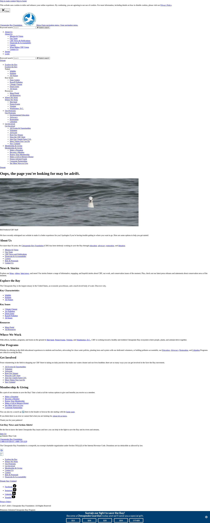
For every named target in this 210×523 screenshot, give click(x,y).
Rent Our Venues (16, 135)
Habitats (13, 73)
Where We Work (11, 100)
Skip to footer (21, 1)
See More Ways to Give (19, 163)
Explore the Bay (11, 67)
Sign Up (3, 434)
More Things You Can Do (20, 141)
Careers (13, 45)
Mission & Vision (16, 36)
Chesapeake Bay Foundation (33, 246)
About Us (8, 34)
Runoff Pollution (16, 82)
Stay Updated (15, 144)
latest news (25, 273)
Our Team (14, 38)
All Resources (15, 95)
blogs (12, 273)
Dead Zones (14, 87)
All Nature (14, 76)
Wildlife (13, 71)
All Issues (13, 89)
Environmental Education (19, 115)
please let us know (60, 416)
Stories (7, 52)
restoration (110, 246)
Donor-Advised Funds (18, 159)
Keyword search (6, 27)
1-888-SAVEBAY (7, 441)
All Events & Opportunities (20, 128)
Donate (3, 60)
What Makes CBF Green (19, 47)
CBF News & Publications (20, 41)
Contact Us (14, 49)
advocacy (101, 246)
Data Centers (15, 80)
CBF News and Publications (16, 254)
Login (7, 54)
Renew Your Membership (19, 155)
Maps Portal (14, 93)
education (93, 246)
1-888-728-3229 (21, 441)
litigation (121, 246)
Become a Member (17, 152)
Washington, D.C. (17, 108)
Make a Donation (16, 150)
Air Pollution (10, 311)
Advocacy (14, 117)
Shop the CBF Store (17, 137)
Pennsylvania (15, 104)
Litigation (13, 122)
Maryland (13, 102)
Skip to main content (8, 1)
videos (17, 273)
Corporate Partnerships (18, 161)
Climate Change (16, 84)
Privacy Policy (165, 5)
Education (166, 350)
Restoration (14, 119)
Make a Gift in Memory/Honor (21, 157)
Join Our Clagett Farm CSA (20, 139)
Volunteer (13, 130)
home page (70, 412)
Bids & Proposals (11, 261)
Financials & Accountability (20, 43)
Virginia (13, 106)
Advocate (13, 133)
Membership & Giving (13, 148)
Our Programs (10, 113)
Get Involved (10, 126)
